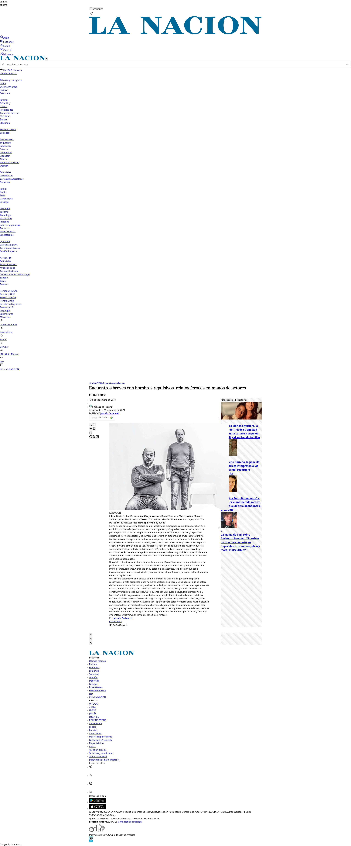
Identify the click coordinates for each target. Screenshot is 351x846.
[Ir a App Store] (97, 808)
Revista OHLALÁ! (8, 290)
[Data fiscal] (91, 841)
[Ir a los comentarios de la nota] (94, 424)
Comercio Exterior (9, 113)
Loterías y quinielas (10, 224)
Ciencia (3, 159)
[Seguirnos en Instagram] (90, 784)
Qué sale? (5, 241)
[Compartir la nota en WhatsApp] (94, 428)
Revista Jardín (7, 307)
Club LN (7, 50)
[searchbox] (174, 64)
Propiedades (6, 109)
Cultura (4, 149)
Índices (3, 119)
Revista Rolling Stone (11, 304)
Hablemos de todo (9, 162)
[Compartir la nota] (90, 428)
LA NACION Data (8, 86)
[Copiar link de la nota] (90, 433)
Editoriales (5, 172)
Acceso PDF (6, 257)
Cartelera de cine (9, 244)
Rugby (3, 192)
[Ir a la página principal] (175, 33)
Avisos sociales (7, 267)
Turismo (4, 211)
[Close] (90, 635)
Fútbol (3, 188)
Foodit (6, 45)
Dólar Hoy (5, 103)
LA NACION (95, 383)
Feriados (4, 221)
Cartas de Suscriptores (12, 178)
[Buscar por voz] (347, 64)
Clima (3, 83)
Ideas (3, 280)
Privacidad (136, 821)
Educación (5, 145)
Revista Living (7, 300)
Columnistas (6, 175)
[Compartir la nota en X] (94, 437)
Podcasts (4, 228)
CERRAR (3, 2)
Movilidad (5, 116)
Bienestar (5, 155)
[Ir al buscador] (92, 13)
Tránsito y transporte (11, 80)
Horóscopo (6, 218)
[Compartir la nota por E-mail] (97, 437)
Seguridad (5, 142)
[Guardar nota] (90, 424)
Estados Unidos (8, 129)
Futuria (3, 99)
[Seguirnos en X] (90, 775)
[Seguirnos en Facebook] (90, 767)
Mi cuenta (8, 54)
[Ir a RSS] (90, 792)
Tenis (2, 195)
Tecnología (5, 215)
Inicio (6, 37)
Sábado (4, 277)
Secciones (8, 41)
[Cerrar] (46, 59)
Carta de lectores (9, 271)
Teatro (121, 383)
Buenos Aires (7, 139)
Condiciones (124, 821)
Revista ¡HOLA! (7, 294)
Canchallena (6, 198)
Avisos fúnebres (8, 264)
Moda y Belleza (7, 231)
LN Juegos (5, 208)
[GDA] (97, 831)
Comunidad (6, 152)
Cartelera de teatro (10, 248)
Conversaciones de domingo (15, 274)
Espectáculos (109, 383)
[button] (175, 213)
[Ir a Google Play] (97, 802)
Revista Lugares (8, 297)
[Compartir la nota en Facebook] (90, 437)
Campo (3, 106)
